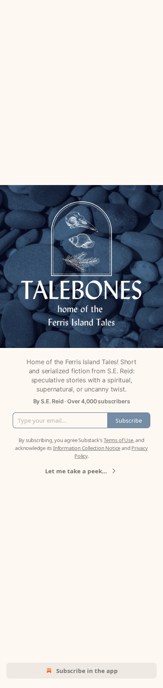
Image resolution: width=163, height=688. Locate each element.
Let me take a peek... (76, 471)
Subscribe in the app (87, 671)
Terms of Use (118, 440)
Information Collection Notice (86, 448)
